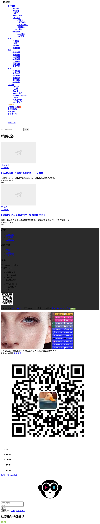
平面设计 (16, 78)
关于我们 (10, 235)
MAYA (15, 89)
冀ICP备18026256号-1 (61, 308)
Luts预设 (21, 34)
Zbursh (15, 91)
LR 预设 (20, 36)
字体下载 (16, 66)
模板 (9, 38)
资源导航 (11, 112)
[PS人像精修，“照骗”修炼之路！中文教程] (18, 163)
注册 (13, 511)
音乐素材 (16, 57)
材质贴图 (16, 62)
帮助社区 (15, 107)
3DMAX (16, 87)
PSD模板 (16, 45)
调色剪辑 (16, 71)
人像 (3, 168)
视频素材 (16, 52)
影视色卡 (12, 114)
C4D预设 (21, 27)
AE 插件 (16, 8)
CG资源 (11, 85)
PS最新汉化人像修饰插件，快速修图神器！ (23, 215)
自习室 (12, 109)
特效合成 (16, 73)
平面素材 (16, 55)
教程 (9, 69)
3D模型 (16, 98)
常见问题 (10, 237)
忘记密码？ (20, 511)
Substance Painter (20, 95)
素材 (9, 50)
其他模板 (16, 48)
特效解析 (16, 82)
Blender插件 (17, 15)
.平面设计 (5, 165)
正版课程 (10, 255)
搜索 (26, 129)
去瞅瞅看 (17, 353)
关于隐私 (10, 240)
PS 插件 (16, 13)
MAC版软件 (17, 102)
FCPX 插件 (17, 29)
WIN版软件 (17, 100)
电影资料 (16, 64)
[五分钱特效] (6, 2)
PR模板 (16, 43)
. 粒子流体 (21, 22)
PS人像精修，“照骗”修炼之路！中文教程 (22, 173)
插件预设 (11, 6)
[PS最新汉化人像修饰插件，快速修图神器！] (18, 205)
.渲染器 (20, 20)
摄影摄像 (16, 80)
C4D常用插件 (22, 25)
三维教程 (16, 75)
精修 (7, 168)
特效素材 (16, 59)
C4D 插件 (16, 18)
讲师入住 (10, 253)
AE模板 (16, 41)
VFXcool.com (17, 308)
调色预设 (16, 32)
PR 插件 (16, 11)
